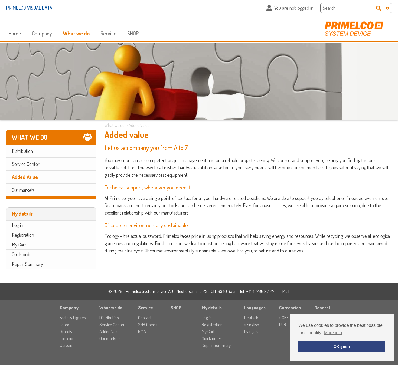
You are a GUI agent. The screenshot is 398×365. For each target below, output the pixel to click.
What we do (76, 33)
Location (67, 338)
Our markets (23, 190)
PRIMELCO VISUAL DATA (29, 8)
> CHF (284, 317)
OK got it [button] (342, 346)
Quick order (22, 254)
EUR (282, 324)
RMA (142, 331)
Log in (17, 225)
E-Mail (284, 291)
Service (108, 33)
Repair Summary (27, 264)
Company (42, 33)
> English (251, 324)
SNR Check (147, 324)
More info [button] (333, 332)
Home (14, 33)
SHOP (133, 33)
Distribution (22, 151)
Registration (23, 235)
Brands (66, 331)
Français (251, 331)
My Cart (19, 245)
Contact (145, 317)
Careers (66, 345)
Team (64, 324)
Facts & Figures (73, 317)
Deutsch (251, 317)
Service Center (26, 164)
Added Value (25, 177)
